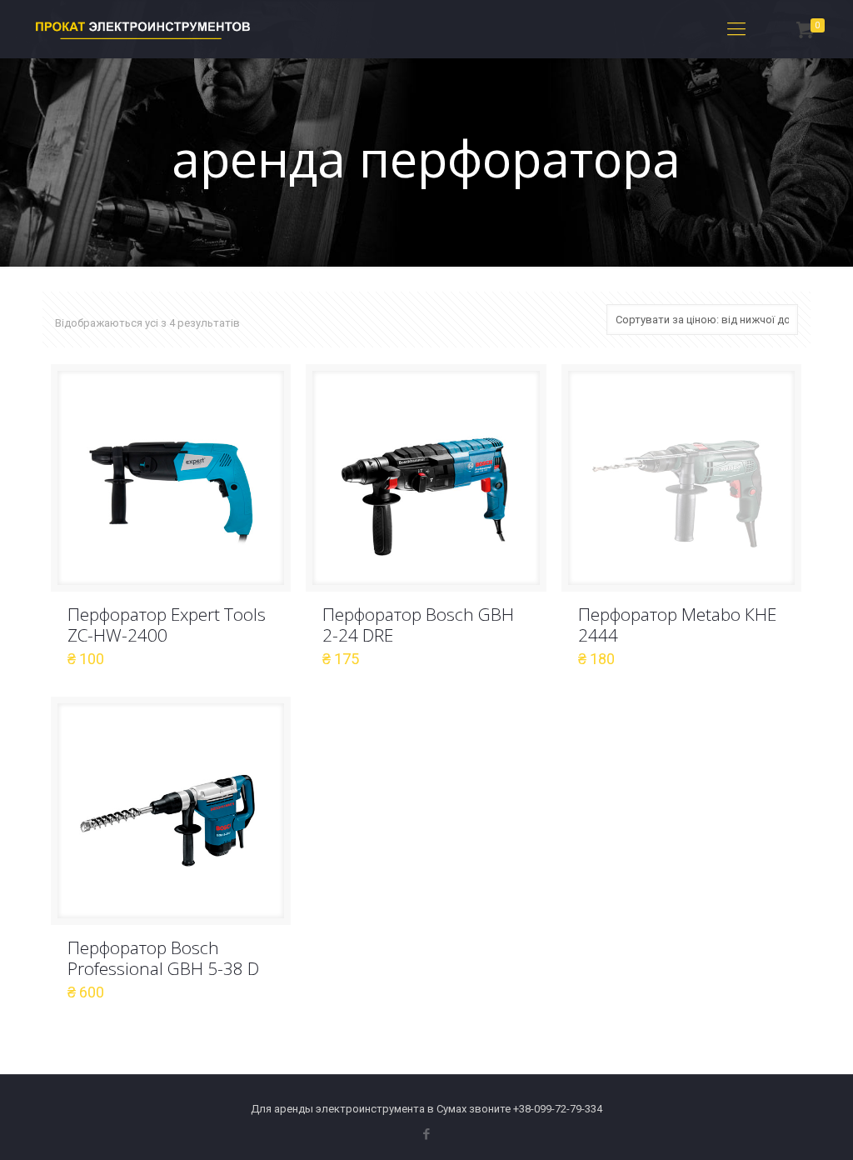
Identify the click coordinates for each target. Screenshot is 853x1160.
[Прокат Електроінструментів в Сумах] (143, 29)
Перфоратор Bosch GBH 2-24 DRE (418, 624)
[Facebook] (426, 1134)
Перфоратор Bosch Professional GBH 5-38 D (163, 958)
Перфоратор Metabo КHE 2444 (677, 624)
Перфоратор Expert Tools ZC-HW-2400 (166, 624)
